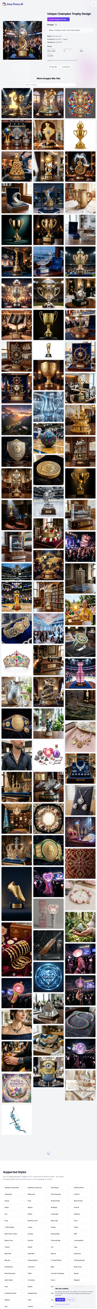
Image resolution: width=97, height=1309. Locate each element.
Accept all (60, 1299)
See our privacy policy (62, 1304)
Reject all (70, 1299)
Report (65, 39)
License (49, 60)
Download (66, 67)
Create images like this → (58, 19)
